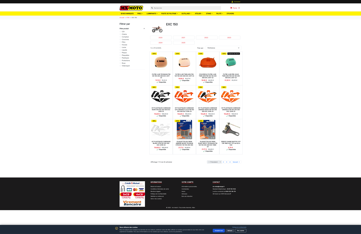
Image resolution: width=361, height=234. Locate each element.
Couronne (125, 39)
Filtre (123, 42)
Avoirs (183, 191)
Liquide (124, 50)
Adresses (184, 194)
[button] (235, 1)
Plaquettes (125, 55)
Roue (123, 63)
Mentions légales (156, 191)
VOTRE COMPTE (187, 182)
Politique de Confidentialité (158, 194)
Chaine (124, 34)
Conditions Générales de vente (160, 189)
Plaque (124, 53)
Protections (126, 60)
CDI (123, 31)
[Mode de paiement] (132, 194)
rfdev (193, 207)
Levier (124, 47)
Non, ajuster (240, 230)
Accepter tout (219, 230)
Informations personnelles (189, 186)
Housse (124, 45)
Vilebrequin (126, 66)
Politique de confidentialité (239, 227)
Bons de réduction (187, 196)
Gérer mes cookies (156, 198)
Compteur (125, 37)
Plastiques (125, 58)
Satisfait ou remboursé (157, 196)
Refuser (230, 230)
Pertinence (224, 48)
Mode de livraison (156, 186)
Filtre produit (124, 28)
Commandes (185, 189)
